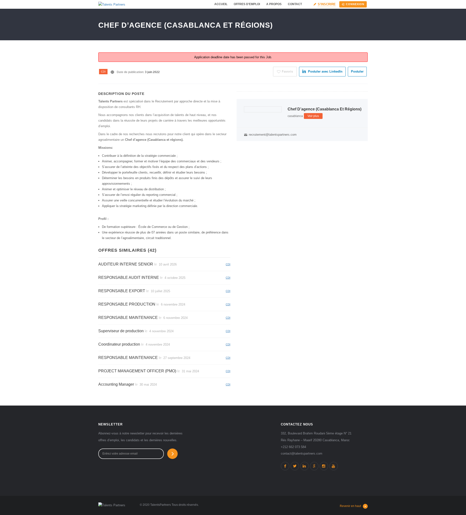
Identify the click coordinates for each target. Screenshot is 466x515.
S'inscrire (327, 4)
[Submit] (172, 454)
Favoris (287, 71)
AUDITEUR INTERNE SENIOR (125, 264)
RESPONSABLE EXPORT (121, 291)
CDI (103, 71)
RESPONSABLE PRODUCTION (126, 304)
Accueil (220, 4)
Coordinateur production (119, 344)
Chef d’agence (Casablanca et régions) (324, 109)
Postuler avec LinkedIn (325, 71)
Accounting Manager (116, 384)
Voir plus (313, 116)
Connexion (355, 4)
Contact (295, 4)
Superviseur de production (121, 331)
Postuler (357, 71)
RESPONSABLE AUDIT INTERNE (128, 277)
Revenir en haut (350, 506)
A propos (274, 4)
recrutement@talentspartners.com (273, 134)
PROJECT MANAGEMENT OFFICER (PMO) (137, 371)
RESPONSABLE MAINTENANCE (128, 318)
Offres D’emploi (247, 4)
